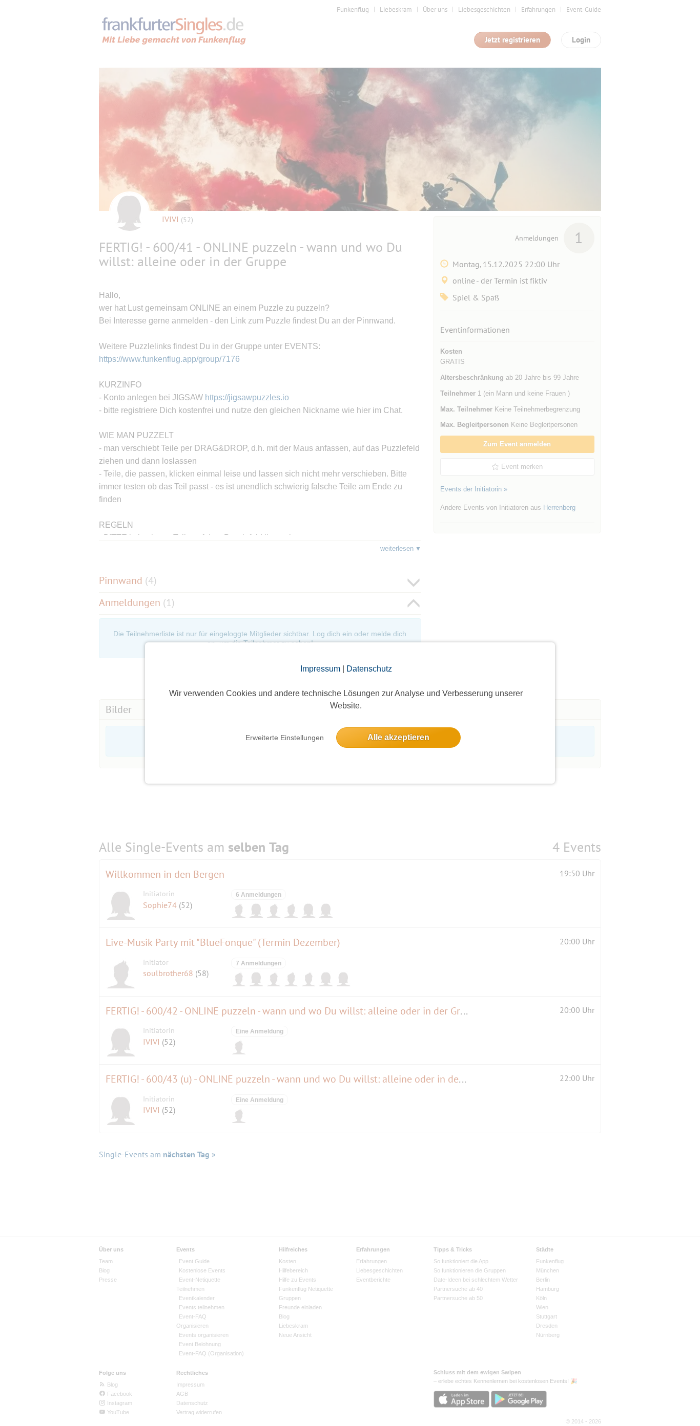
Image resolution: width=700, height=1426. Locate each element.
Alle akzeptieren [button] (398, 737)
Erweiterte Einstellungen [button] (284, 737)
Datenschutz (369, 668)
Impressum (320, 668)
